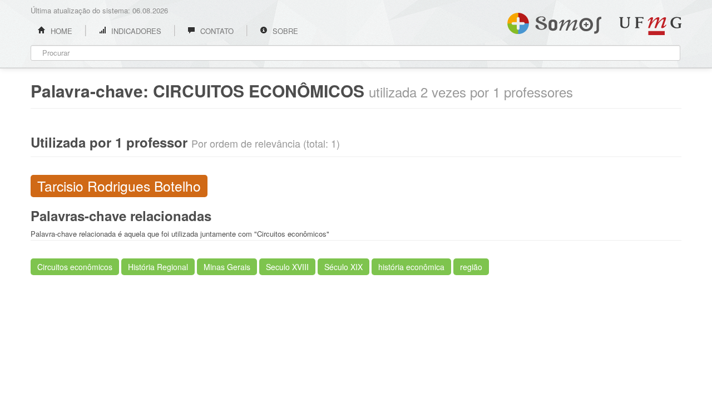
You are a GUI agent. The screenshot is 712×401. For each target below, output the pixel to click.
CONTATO (216, 31)
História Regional (158, 266)
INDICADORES (135, 31)
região (471, 266)
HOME (60, 31)
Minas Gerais (227, 266)
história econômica (411, 266)
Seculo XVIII (287, 266)
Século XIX (343, 266)
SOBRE (284, 31)
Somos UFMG (554, 21)
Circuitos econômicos (74, 266)
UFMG (650, 26)
